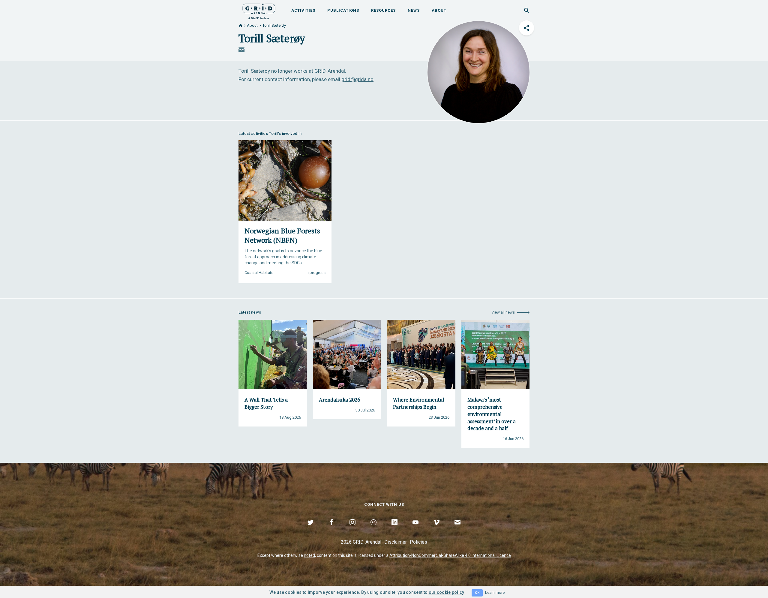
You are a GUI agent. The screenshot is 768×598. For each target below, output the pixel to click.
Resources (383, 10)
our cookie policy (446, 592)
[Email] (457, 529)
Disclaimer (395, 542)
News (414, 10)
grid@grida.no (357, 79)
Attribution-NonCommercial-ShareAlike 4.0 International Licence (450, 555)
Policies (418, 542)
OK (477, 593)
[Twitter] (310, 529)
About (439, 10)
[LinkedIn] (394, 529)
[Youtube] (415, 529)
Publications (343, 10)
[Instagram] (352, 529)
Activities (303, 10)
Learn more (495, 592)
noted (309, 555)
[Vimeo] (436, 529)
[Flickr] (373, 529)
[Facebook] (331, 529)
